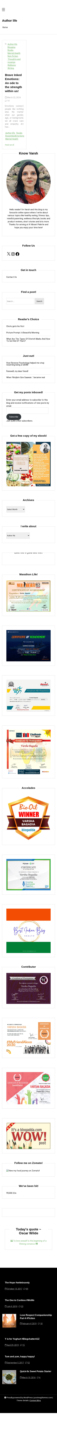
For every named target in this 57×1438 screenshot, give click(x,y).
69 (27, 1289)
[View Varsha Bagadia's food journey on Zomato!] (23, 1170)
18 (41, 1324)
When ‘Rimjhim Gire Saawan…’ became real (25, 378)
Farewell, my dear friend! (17, 371)
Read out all (9, 145)
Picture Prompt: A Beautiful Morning (22, 333)
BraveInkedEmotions (14, 136)
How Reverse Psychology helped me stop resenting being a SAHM (25, 364)
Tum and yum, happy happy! (20, 1356)
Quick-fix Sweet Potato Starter (35, 1371)
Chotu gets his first (15, 326)
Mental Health (14, 53)
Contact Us (11, 277)
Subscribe (13, 417)
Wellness (12, 65)
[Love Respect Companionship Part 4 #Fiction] (9, 1321)
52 (29, 1363)
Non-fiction (13, 56)
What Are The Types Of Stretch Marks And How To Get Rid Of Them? (28, 340)
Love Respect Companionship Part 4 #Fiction (36, 1316)
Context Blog (35, 1400)
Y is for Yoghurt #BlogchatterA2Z (22, 1339)
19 (8, 101)
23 (22, 1306)
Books (10, 50)
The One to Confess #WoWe (19, 1300)
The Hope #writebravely (17, 1282)
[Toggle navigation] (3, 10)
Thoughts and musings (14, 61)
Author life (12, 44)
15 (23, 1345)
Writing (11, 68)
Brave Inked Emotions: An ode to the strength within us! (13, 83)
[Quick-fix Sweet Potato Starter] (9, 1377)
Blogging (11, 47)
